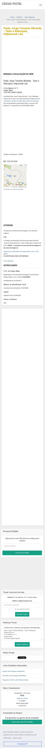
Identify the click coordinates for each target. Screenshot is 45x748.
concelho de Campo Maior (18, 101)
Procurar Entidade (22, 553)
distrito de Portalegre (33, 101)
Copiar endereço (22, 644)
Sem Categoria (8, 261)
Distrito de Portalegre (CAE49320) (13, 671)
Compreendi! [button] (22, 744)
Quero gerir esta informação (22, 722)
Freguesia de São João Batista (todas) (15, 680)
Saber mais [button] (17, 738)
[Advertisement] (22, 57)
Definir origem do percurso (22, 601)
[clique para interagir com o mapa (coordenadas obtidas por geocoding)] (15, 176)
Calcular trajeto (22, 614)
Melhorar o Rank (22, 698)
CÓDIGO (12, 3)
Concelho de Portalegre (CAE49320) (14, 675)
